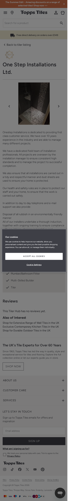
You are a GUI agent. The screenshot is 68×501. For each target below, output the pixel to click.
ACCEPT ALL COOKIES (33, 256)
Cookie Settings (32, 265)
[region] (33, 250)
